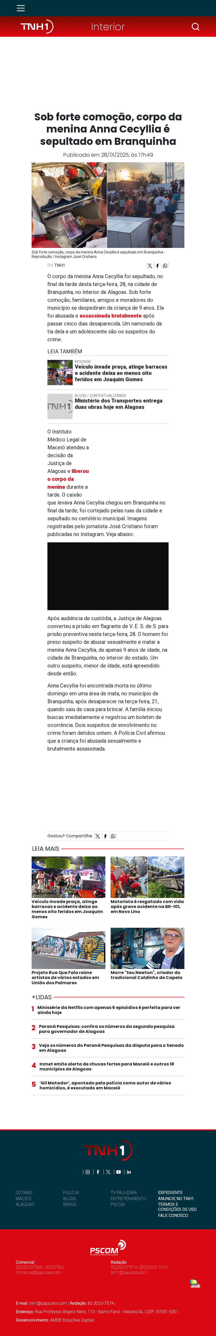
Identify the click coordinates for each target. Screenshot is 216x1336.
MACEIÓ (23, 1198)
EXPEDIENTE (170, 1192)
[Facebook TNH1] (98, 1171)
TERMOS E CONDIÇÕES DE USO (177, 1207)
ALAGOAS (25, 1204)
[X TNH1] (109, 1171)
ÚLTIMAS (24, 1192)
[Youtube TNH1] (119, 1171)
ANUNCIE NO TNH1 (176, 1198)
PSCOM (118, 1204)
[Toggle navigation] (22, 8)
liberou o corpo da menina (68, 479)
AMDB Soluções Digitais (72, 1320)
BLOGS (69, 1198)
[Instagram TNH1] (88, 1171)
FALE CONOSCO (173, 1215)
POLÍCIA (71, 1192)
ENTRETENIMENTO (128, 1198)
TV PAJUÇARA (124, 1192)
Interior (108, 27)
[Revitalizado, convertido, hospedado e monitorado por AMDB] (195, 1283)
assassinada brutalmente (110, 316)
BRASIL (70, 1204)
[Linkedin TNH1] (128, 1171)
